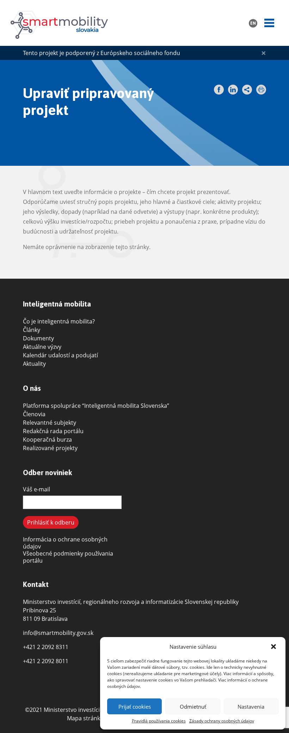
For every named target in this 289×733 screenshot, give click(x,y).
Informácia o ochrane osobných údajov (65, 542)
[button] (274, 646)
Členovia (34, 414)
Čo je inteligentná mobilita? (59, 321)
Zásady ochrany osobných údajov (221, 721)
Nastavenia (251, 706)
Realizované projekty (50, 448)
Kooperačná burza (47, 439)
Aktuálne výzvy (42, 347)
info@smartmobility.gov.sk (58, 633)
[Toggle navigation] (269, 23)
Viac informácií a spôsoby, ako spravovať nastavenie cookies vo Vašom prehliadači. (190, 677)
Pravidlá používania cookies (159, 721)
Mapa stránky (85, 718)
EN (253, 23)
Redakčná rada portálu (53, 431)
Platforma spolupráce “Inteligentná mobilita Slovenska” (96, 406)
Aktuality (34, 364)
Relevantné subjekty (49, 422)
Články (31, 330)
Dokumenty (38, 338)
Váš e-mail (36, 489)
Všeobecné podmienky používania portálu (68, 557)
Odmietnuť (193, 706)
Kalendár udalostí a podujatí (60, 355)
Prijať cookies (134, 706)
